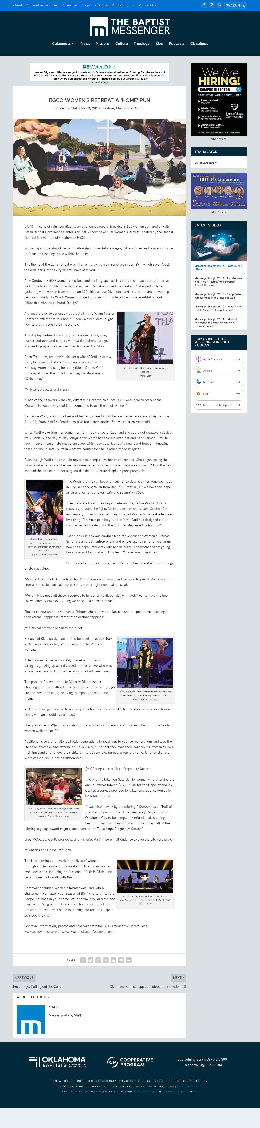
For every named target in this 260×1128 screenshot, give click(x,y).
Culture (121, 44)
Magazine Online (95, 5)
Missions (103, 44)
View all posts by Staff (65, 1015)
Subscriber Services (42, 5)
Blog (159, 44)
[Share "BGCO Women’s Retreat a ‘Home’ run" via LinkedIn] (113, 960)
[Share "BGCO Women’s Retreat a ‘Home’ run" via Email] (121, 960)
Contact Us (147, 5)
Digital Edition (123, 5)
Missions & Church (130, 108)
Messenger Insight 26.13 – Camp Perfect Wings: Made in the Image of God (219, 295)
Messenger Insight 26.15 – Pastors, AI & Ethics (218, 267)
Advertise (69, 5)
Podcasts (177, 44)
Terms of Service (177, 1091)
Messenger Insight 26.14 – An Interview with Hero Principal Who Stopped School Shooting (218, 281)
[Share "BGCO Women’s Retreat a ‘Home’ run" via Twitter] (90, 960)
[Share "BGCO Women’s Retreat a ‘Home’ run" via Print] (128, 960)
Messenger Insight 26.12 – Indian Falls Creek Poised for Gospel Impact (218, 308)
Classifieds (199, 44)
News (85, 44)
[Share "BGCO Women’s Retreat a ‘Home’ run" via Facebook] (83, 960)
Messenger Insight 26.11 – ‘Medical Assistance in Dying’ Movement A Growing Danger (216, 322)
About (17, 5)
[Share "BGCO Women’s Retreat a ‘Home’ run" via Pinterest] (106, 960)
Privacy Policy (189, 1086)
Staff (74, 108)
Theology (142, 44)
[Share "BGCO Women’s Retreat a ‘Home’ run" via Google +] (98, 960)
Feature (108, 108)
